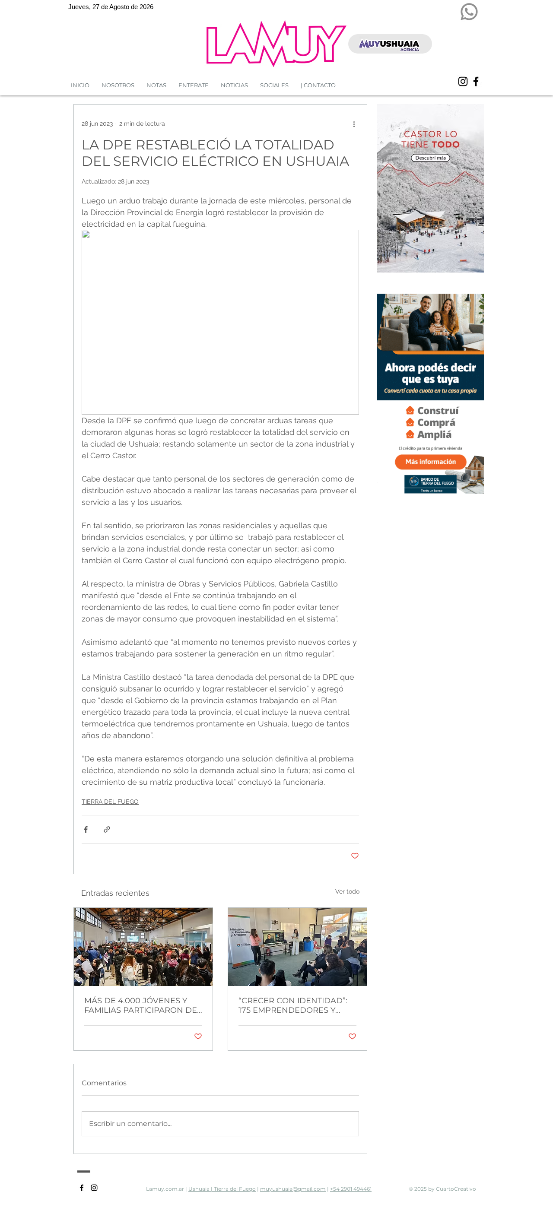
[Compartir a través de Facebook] (86, 829)
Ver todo (347, 891)
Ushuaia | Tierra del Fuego (222, 1189)
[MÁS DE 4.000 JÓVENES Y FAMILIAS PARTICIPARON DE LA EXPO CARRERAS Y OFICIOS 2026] (143, 947)
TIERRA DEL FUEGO (110, 801)
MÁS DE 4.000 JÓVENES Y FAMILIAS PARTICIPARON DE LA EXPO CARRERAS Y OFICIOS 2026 (140, 1005)
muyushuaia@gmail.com (293, 1189)
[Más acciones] (354, 123)
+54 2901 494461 (351, 1189)
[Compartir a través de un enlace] (107, 829)
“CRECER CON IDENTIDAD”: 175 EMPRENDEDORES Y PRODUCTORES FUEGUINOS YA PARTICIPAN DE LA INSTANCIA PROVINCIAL (294, 1005)
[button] (234, 85)
